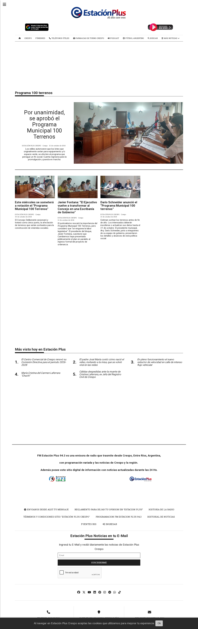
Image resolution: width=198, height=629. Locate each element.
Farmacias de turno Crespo (89, 38)
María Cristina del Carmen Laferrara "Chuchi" (40, 374)
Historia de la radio (161, 509)
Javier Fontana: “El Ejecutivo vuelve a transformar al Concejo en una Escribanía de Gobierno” (77, 207)
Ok (159, 623)
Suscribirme (99, 562)
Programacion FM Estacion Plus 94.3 (118, 516)
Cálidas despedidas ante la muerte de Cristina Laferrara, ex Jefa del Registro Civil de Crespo (100, 374)
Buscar (154, 38)
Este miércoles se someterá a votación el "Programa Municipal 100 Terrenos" (34, 206)
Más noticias (171, 38)
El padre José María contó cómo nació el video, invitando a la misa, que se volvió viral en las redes (101, 362)
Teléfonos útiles (60, 38)
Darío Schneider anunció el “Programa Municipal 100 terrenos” (118, 206)
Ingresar (111, 524)
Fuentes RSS (88, 524)
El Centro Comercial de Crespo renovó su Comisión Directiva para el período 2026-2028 (43, 362)
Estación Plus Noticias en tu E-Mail (99, 536)
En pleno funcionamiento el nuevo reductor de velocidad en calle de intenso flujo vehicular (159, 362)
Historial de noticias (161, 516)
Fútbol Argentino (134, 38)
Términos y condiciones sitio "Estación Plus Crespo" (56, 516)
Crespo (28, 38)
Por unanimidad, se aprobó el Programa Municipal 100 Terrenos (44, 124)
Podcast (114, 38)
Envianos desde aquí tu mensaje (48, 509)
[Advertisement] (99, 64)
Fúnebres (40, 38)
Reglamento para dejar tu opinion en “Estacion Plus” (109, 509)
